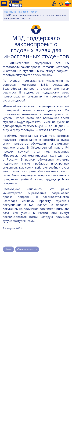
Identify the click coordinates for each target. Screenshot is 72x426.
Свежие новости (27, 249)
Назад (8, 249)
